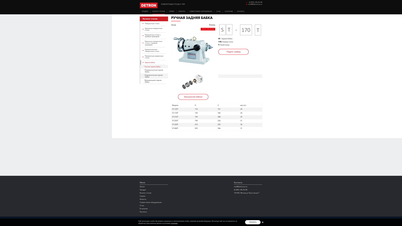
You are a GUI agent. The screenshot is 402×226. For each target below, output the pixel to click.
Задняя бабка (150, 62)
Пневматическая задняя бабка (154, 71)
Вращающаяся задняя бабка (153, 81)
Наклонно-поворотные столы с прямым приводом (153, 43)
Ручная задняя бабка (152, 67)
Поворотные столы (152, 23)
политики (174, 223)
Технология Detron (193, 97)
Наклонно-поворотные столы (153, 29)
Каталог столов (145, 193)
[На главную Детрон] (149, 5)
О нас (142, 205)
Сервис (143, 196)
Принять (252, 222)
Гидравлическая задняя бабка (154, 76)
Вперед (212, 25)
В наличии (144, 209)
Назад (173, 25)
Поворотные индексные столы (154, 57)
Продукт (143, 190)
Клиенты (143, 199)
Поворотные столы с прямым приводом (153, 36)
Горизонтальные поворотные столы (152, 50)
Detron (142, 187)
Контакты (143, 212)
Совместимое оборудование (151, 202)
